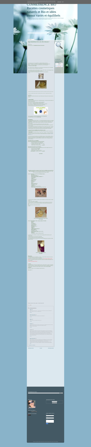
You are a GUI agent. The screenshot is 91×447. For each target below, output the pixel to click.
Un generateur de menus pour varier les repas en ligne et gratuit (58, 61)
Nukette (31, 319)
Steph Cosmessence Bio (32, 338)
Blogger (57, 441)
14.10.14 (31, 312)
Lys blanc (31, 323)
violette (30, 309)
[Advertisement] (45, 27)
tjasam (52, 441)
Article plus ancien (51, 348)
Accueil (41, 348)
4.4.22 (30, 343)
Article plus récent (31, 348)
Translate (40, 39)
